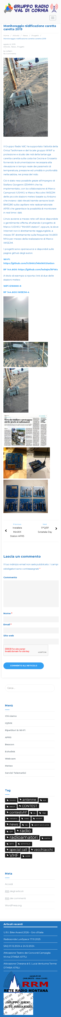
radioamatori (23, 837)
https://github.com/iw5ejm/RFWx (30, 269)
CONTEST (29, 806)
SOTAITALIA (25, 844)
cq (34, 813)
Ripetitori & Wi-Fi (15, 730)
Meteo (9, 765)
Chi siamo (11, 716)
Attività (16, 35)
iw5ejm (9, 51)
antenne (29, 800)
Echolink (10, 751)
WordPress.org (13, 905)
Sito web (8, 635)
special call (18, 850)
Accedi (9, 884)
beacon (12, 807)
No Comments (9, 53)
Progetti (35, 35)
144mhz (12, 800)
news (13, 824)
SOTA (11, 844)
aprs (44, 800)
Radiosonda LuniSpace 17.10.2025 (22, 939)
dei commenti (15, 898)
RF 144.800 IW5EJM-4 (16, 292)
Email (7, 624)
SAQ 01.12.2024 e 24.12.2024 (19, 946)
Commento (10, 577)
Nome (7, 613)
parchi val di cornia (41, 825)
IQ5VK (8, 723)
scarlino (47, 838)
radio (25, 830)
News (25, 35)
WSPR (27, 856)
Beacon (9, 744)
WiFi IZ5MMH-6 (12, 285)
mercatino (13, 819)
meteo (26, 819)
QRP (11, 832)
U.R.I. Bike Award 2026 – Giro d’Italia (23, 932)
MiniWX (39, 819)
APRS (8, 737)
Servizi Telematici (15, 772)
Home (6, 35)
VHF (14, 855)
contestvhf (18, 812)
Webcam (10, 758)
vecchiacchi (43, 850)
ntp (26, 825)
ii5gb (44, 813)
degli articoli (14, 891)
